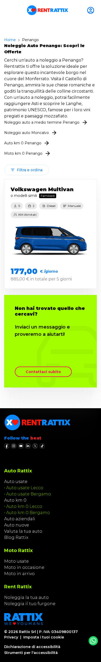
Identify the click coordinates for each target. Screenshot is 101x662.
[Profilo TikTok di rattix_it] (42, 446)
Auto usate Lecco (24, 487)
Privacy (11, 637)
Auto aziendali (19, 518)
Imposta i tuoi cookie (43, 637)
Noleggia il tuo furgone (29, 603)
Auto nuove (16, 525)
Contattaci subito (43, 371)
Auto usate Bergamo (28, 494)
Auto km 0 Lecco (24, 506)
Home (10, 40)
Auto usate (15, 481)
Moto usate (16, 561)
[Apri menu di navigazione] (6, 10)
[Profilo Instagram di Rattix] (13, 446)
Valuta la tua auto (23, 531)
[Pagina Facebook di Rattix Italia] (6, 446)
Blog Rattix (16, 537)
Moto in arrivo (19, 573)
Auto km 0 (15, 500)
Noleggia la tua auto (26, 597)
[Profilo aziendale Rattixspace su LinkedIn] (27, 446)
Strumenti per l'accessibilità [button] (31, 652)
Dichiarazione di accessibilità (32, 646)
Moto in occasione (24, 567)
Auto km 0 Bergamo (28, 512)
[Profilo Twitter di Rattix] (35, 446)
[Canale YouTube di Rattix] (20, 446)
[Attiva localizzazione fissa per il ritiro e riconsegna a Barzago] (91, 10)
